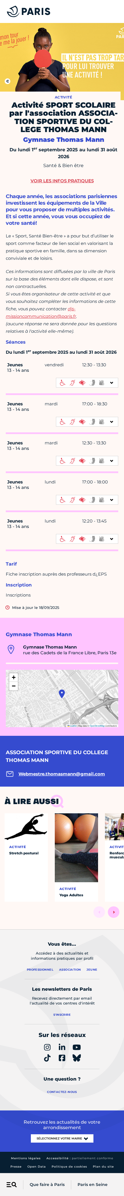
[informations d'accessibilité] (87, 383)
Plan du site (103, 1166)
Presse (16, 1166)
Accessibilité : (79, 1158)
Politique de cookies (69, 1166)
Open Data (36, 1166)
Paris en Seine (93, 1184)
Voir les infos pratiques (62, 180)
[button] (62, 693)
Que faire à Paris (47, 1184)
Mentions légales (26, 1158)
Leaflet (72, 725)
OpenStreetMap (97, 725)
